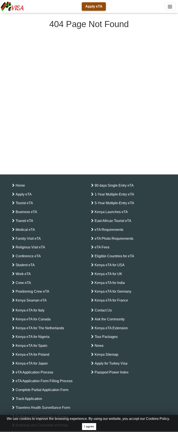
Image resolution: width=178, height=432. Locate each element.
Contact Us (103, 310)
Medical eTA (25, 229)
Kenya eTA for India (110, 283)
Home (20, 185)
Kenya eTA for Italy (30, 310)
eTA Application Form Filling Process (44, 381)
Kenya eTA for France (111, 300)
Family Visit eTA (28, 238)
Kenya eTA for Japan (32, 363)
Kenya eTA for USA (110, 265)
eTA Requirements (109, 229)
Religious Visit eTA (30, 247)
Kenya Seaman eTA (31, 300)
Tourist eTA (24, 203)
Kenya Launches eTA (111, 212)
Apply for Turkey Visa (111, 363)
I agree (89, 426)
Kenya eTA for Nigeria (32, 337)
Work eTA (23, 274)
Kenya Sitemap (106, 354)
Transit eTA (24, 221)
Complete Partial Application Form (42, 390)
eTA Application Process (34, 372)
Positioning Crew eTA (32, 291)
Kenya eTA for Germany (113, 291)
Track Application (29, 399)
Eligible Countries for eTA (114, 256)
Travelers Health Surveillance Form (43, 407)
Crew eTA (23, 283)
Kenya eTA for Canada (33, 319)
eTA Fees (102, 247)
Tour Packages (106, 337)
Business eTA (26, 212)
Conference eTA (28, 256)
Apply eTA (93, 6)
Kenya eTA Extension (111, 328)
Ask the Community (110, 319)
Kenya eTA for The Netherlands (40, 328)
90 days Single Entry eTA (114, 185)
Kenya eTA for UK (108, 274)
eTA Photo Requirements (114, 238)
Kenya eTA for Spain (31, 345)
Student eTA (25, 265)
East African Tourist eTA (113, 221)
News (99, 345)
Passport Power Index (112, 372)
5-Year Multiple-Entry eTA (114, 203)
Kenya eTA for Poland (32, 354)
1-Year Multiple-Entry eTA (114, 194)
